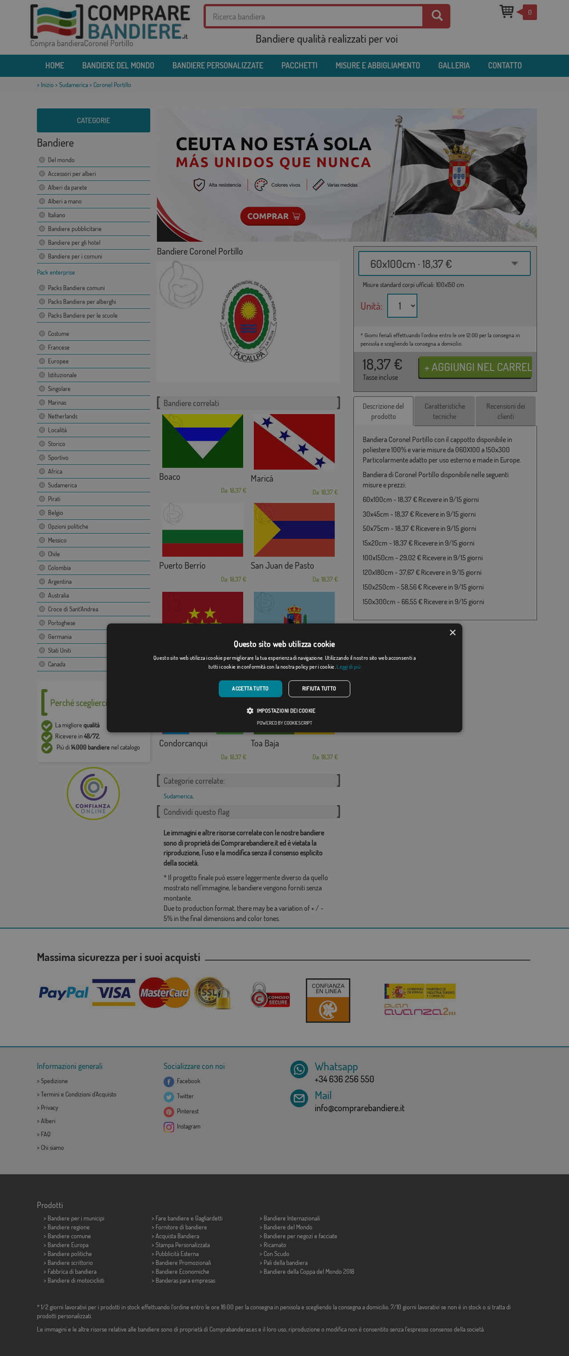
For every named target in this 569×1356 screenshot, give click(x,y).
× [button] (452, 633)
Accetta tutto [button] (250, 688)
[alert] (284, 678)
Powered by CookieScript (284, 723)
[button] (284, 710)
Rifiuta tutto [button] (319, 688)
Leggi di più (349, 667)
